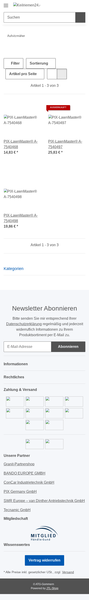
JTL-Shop (52, 588)
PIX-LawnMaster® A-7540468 (21, 144)
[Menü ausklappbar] (6, 4)
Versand (68, 572)
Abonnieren (68, 347)
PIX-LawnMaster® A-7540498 (21, 218)
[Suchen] (80, 17)
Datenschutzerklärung (24, 324)
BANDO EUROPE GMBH (24, 473)
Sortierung (39, 63)
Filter (15, 63)
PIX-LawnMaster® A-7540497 (65, 144)
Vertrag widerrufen (44, 560)
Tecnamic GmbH (17, 510)
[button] (67, 5)
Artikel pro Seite (23, 74)
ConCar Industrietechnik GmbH (29, 482)
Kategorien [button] (14, 268)
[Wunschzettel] (74, 5)
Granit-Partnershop (19, 464)
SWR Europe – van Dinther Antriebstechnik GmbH (44, 501)
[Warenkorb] (81, 5)
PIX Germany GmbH (20, 492)
